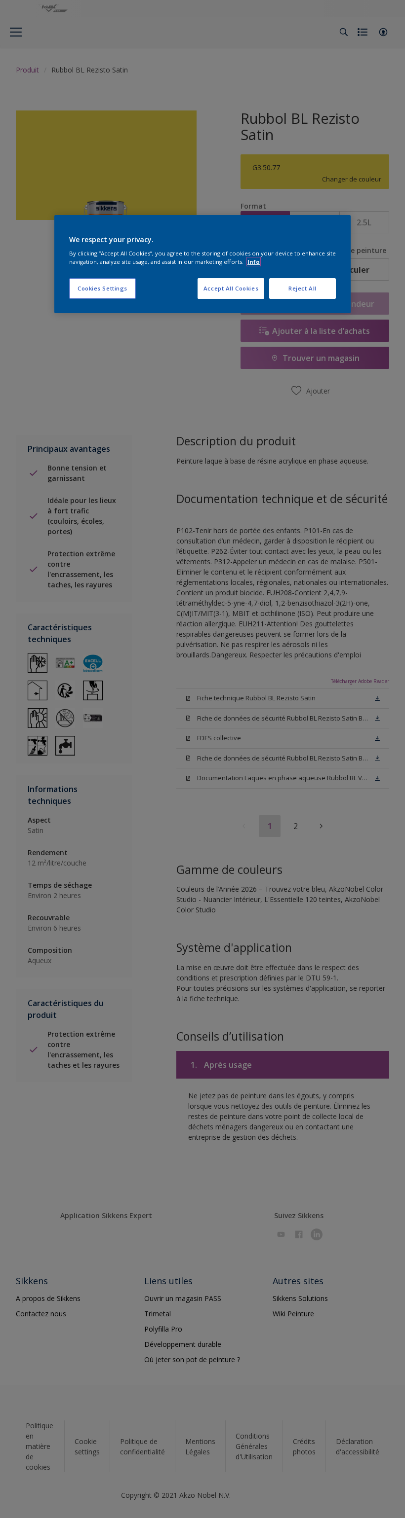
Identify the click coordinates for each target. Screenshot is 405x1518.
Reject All (302, 288)
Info (253, 261)
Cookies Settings (102, 288)
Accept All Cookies (230, 288)
